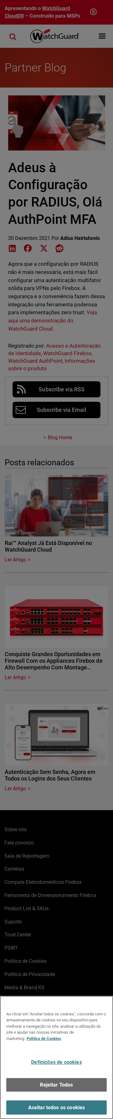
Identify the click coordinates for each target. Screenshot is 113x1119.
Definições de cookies (56, 1062)
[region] (56, 1057)
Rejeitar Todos (56, 1085)
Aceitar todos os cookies (56, 1107)
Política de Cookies (44, 1038)
